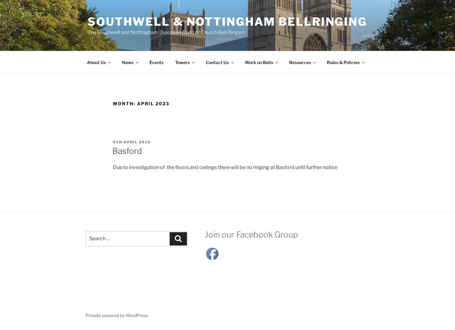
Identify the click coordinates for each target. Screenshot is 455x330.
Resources (300, 62)
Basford (127, 151)
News (127, 62)
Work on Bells (259, 62)
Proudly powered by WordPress (117, 315)
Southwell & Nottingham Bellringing (227, 21)
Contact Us (217, 62)
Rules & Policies (343, 62)
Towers (182, 62)
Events (156, 62)
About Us (96, 62)
